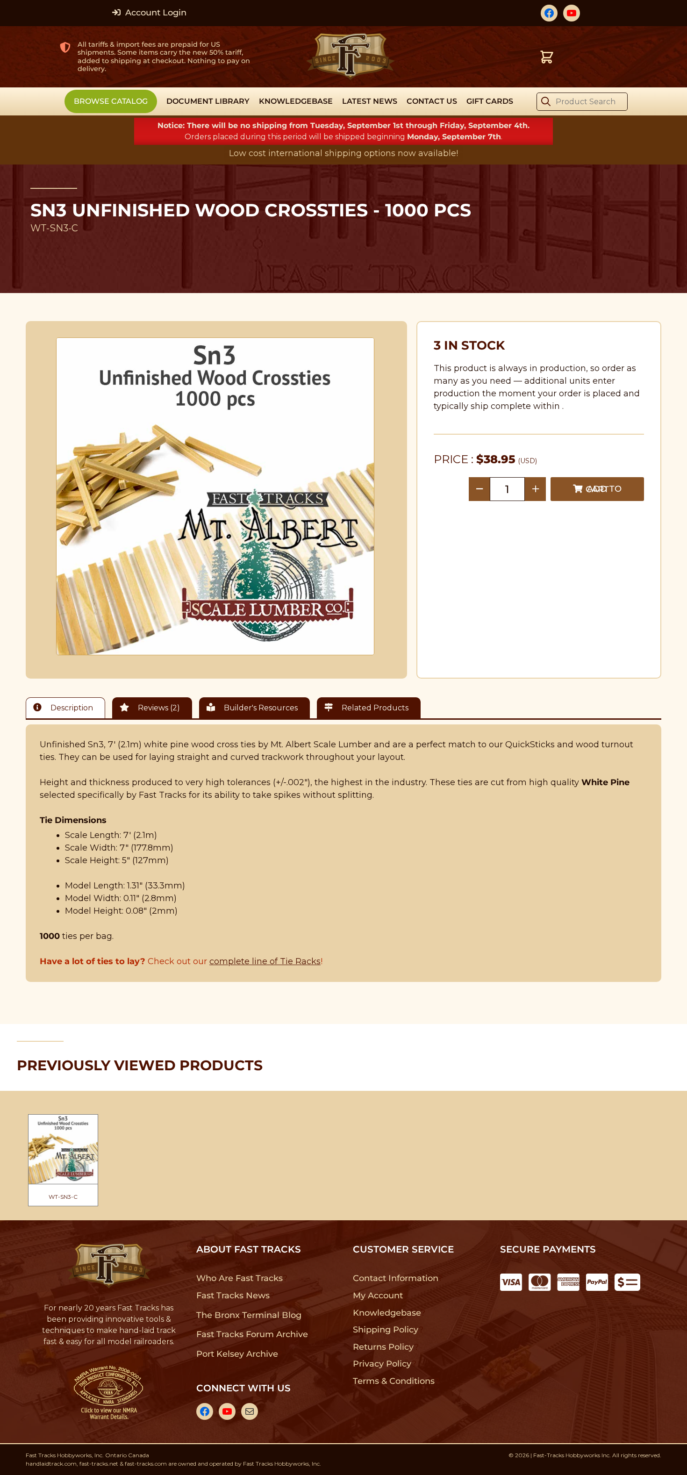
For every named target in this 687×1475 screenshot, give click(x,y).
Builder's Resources (260, 707)
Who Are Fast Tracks (239, 1278)
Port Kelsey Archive (237, 1354)
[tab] (68, 707)
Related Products (374, 707)
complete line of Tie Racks (265, 961)
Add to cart (604, 489)
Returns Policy (383, 1347)
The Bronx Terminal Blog (248, 1315)
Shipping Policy (386, 1330)
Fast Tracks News (233, 1295)
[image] (215, 496)
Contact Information (395, 1278)
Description (71, 707)
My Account (378, 1295)
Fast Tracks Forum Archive (252, 1334)
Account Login (154, 12)
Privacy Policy (382, 1364)
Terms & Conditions (394, 1381)
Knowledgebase (387, 1313)
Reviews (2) (158, 707)
